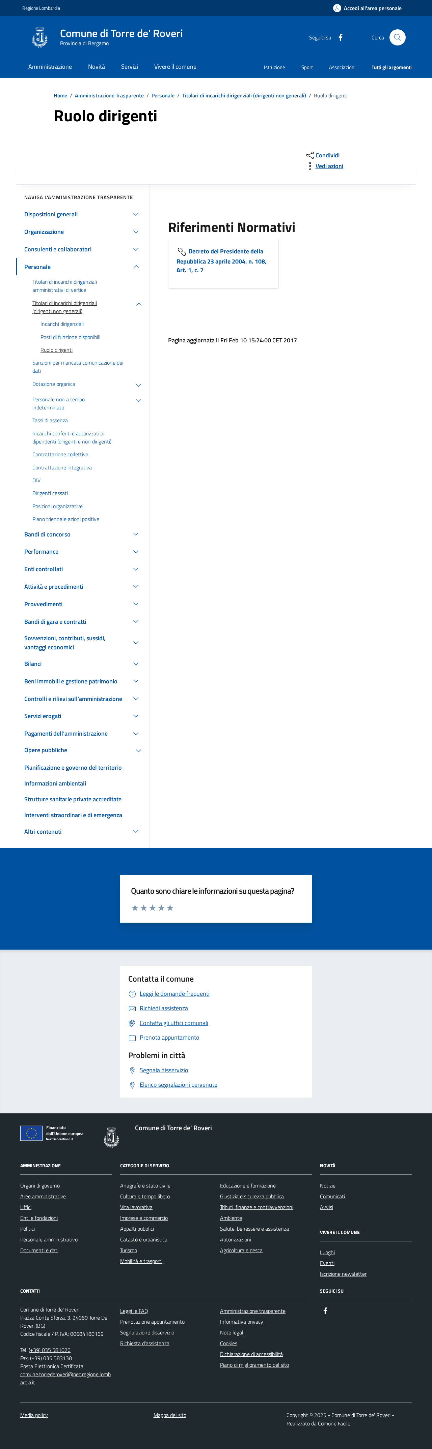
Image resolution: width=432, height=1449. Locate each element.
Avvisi (326, 1207)
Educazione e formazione (248, 1185)
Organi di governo (40, 1185)
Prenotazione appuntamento (152, 1322)
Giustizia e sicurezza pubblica (252, 1196)
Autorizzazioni (235, 1239)
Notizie (327, 1185)
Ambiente (231, 1218)
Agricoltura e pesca (241, 1250)
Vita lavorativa (136, 1207)
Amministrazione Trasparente (109, 95)
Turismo (128, 1250)
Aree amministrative (43, 1196)
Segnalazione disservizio (147, 1332)
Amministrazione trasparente (253, 1311)
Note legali (232, 1332)
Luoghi (327, 1252)
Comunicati (332, 1196)
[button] (367, 8)
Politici (27, 1229)
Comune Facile (334, 1423)
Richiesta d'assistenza (144, 1343)
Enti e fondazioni (39, 1218)
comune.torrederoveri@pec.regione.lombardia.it (65, 1378)
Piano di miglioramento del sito (254, 1365)
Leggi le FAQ (134, 1311)
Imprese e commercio (144, 1218)
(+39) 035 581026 (50, 1350)
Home (60, 95)
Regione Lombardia (41, 7)
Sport (307, 67)
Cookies (228, 1343)
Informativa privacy (241, 1322)
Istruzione (274, 67)
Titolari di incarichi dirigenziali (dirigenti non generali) (244, 95)
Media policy (34, 1415)
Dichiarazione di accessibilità (251, 1354)
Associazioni (342, 67)
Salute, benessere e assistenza (254, 1229)
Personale (163, 95)
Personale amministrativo (49, 1239)
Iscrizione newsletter (343, 1274)
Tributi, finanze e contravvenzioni (256, 1207)
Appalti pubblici (137, 1229)
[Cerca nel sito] (397, 37)
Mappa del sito (170, 1415)
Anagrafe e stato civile (145, 1185)
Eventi (327, 1263)
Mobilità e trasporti (141, 1261)
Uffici (25, 1207)
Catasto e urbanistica (143, 1239)
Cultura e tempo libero (145, 1196)
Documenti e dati (39, 1250)
